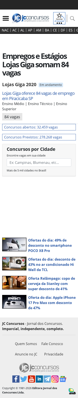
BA (47, 30)
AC (14, 30)
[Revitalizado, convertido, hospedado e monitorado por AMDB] (72, 390)
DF (63, 30)
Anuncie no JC (26, 354)
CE (55, 30)
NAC (5, 30)
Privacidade (53, 354)
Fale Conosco (52, 343)
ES (71, 30)
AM (38, 30)
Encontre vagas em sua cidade (26, 155)
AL (22, 30)
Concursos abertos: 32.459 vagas (31, 127)
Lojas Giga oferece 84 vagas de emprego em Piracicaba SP (38, 95)
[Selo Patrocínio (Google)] (59, 17)
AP (30, 30)
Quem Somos (26, 343)
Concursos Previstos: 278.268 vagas (33, 137)
